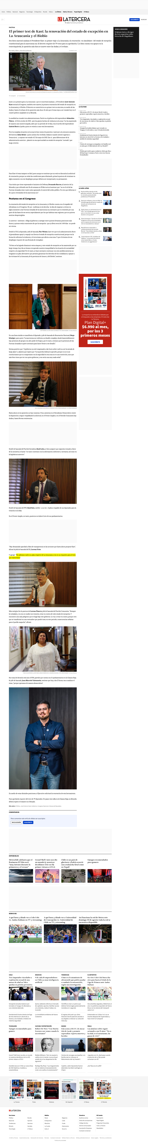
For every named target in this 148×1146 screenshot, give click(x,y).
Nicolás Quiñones (25, 51)
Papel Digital (78, 12)
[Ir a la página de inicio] (74, 19)
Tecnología (29, 12)
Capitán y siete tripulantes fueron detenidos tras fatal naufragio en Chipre (72, 1068)
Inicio (3, 12)
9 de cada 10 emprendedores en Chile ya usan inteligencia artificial (47, 980)
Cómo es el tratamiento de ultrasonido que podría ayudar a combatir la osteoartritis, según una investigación (73, 981)
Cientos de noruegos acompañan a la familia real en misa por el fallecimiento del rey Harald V (95, 145)
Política (9, 12)
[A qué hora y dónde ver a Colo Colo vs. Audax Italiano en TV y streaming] (25, 933)
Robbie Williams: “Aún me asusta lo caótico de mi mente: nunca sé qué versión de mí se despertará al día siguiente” (46, 1058)
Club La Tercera (67, 12)
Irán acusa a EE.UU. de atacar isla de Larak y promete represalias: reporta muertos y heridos (94, 113)
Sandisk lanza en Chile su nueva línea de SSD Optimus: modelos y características (21, 1068)
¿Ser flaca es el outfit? (94, 1066)
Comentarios (22, 96)
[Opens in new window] (51, 1099)
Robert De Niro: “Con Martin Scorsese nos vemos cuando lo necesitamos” (47, 1031)
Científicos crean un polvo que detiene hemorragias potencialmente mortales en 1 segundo (73, 1006)
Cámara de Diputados (55, 806)
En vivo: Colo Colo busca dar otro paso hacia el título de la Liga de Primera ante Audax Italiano (99, 981)
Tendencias (65, 975)
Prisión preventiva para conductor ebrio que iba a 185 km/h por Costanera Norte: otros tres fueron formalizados (95, 153)
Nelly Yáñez (15, 51)
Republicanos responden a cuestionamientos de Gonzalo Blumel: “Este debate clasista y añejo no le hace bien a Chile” (91, 230)
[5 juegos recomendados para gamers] (100, 876)
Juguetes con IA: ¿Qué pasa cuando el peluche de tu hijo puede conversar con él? (99, 1057)
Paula (89, 1026)
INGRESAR (144, 19)
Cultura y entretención (43, 1026)
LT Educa (86, 12)
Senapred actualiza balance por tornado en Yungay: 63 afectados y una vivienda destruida (94, 129)
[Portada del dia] (95, 309)
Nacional (15, 12)
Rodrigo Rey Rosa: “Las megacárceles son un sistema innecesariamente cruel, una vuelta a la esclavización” (47, 1068)
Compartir (13, 96)
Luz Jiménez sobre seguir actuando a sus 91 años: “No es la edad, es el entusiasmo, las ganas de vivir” (99, 1032)
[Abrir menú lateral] (3, 19)
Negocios (22, 12)
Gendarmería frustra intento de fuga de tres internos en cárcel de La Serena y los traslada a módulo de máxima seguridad (94, 137)
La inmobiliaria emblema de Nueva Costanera (46, 1016)
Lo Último (58, 12)
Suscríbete (28, 822)
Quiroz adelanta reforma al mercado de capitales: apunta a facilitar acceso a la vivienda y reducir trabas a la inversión (47, 1007)
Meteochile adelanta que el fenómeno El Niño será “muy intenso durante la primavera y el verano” (20, 863)
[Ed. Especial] (69, 1099)
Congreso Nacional (43, 806)
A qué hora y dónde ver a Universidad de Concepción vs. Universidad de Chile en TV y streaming (60, 920)
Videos (51, 12)
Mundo (45, 12)
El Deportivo (37, 12)
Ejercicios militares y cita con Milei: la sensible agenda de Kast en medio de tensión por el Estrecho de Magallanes (91, 203)
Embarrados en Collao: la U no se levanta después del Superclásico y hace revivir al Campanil (99, 1017)
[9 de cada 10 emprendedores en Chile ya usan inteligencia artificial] (47, 993)
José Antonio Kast (26, 806)
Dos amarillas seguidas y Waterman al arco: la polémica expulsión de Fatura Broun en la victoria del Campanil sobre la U (100, 1007)
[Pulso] (34, 1099)
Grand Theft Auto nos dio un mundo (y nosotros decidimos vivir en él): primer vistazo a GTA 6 (46, 863)
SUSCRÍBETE (95, 342)
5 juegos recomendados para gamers (98, 861)
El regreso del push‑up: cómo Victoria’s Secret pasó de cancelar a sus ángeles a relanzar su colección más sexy (72, 1018)
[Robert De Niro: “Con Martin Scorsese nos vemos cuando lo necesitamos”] (47, 1045)
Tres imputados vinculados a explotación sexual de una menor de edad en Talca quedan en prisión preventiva (95, 121)
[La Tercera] (16, 1099)
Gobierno (34, 806)
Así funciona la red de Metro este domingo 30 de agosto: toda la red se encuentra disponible (94, 920)
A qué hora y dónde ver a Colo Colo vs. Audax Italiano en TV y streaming (25, 919)
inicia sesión (16, 822)
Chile (11, 975)
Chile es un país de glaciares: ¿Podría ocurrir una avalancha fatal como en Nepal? (72, 863)
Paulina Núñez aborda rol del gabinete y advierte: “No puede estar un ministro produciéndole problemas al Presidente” (91, 194)
